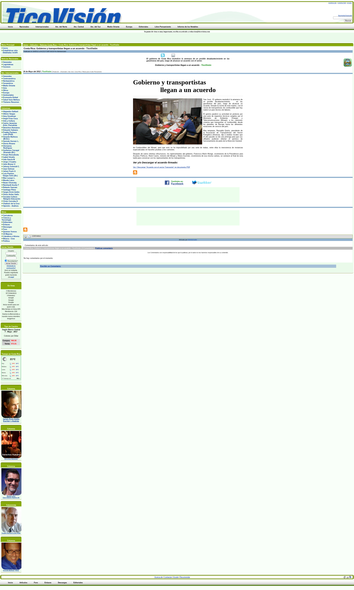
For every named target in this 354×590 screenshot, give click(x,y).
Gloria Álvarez (9, 144)
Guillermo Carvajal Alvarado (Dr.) (10, 151)
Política (6, 241)
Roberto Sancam (10, 187)
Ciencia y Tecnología (6, 219)
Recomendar (185, 577)
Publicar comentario (104, 248)
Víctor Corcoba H (10, 201)
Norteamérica (8, 81)
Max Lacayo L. (9, 178)
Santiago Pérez (9, 190)
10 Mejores (7, 234)
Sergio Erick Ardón (11, 192)
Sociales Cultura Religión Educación (11, 198)
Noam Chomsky (10, 183)
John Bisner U (9, 164)
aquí (12, 277)
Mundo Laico (8, 180)
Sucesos (6, 67)
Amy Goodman (9, 116)
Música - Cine (9, 239)
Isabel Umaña (9, 157)
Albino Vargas (9, 114)
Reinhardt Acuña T (11, 185)
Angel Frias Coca (10, 119)
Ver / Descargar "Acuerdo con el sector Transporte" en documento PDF (161, 167)
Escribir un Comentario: (50, 266)
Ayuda (349, 3)
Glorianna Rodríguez (7, 147)
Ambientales (8, 95)
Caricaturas (8, 215)
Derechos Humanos (11, 128)
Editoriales (7, 222)
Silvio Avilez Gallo (11, 194)
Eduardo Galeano (10, 130)
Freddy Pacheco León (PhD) (9, 133)
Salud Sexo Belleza (11, 100)
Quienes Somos (10, 232)
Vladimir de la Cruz (11, 204)
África (5, 90)
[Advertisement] (85, 37)
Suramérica (8, 83)
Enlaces (6, 225)
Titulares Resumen (11, 102)
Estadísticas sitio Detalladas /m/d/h (10, 51)
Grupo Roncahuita (11, 155)
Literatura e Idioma (11, 236)
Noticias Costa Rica (48, 45)
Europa (6, 93)
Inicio (5, 48)
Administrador (192, 240)
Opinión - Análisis (11, 206)
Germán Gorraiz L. (11, 141)
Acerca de (332, 3)
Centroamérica (9, 79)
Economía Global (10, 97)
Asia (5, 88)
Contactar (342, 3)
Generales (7, 62)
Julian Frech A (9, 171)
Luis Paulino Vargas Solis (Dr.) (10, 175)
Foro (5, 229)
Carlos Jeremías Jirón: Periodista (9, 124)
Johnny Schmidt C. (11, 166)
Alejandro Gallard (10, 111)
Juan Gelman (8, 169)
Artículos (34, 45)
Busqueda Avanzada (345, 15)
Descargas (7, 227)
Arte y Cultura (9, 121)
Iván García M (9, 159)
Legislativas (8, 64)
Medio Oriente (9, 86)
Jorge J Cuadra (9, 162)
